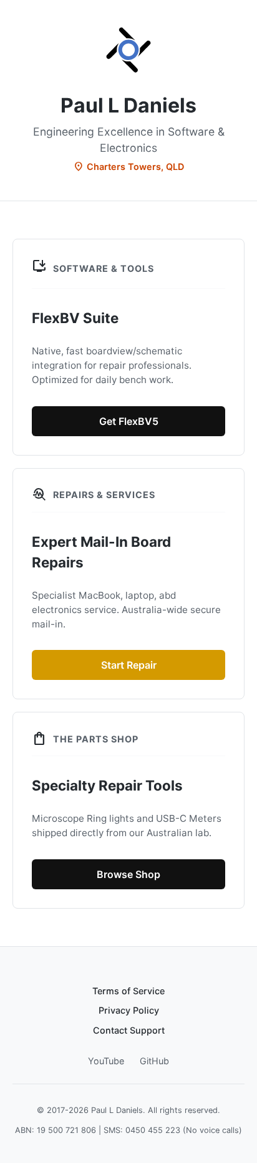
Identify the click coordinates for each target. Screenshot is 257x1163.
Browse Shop (128, 874)
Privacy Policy (129, 1010)
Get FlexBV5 (128, 421)
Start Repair (129, 665)
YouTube (106, 1061)
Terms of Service (128, 991)
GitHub (154, 1061)
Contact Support (129, 1030)
